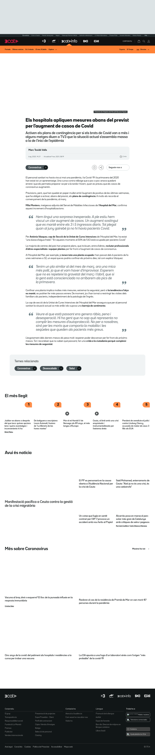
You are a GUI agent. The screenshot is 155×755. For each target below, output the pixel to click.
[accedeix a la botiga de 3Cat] (139, 41)
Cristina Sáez (9, 606)
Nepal (57, 35)
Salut (72, 368)
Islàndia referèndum (85, 35)
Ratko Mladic (137, 35)
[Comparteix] (101, 167)
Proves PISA (113, 35)
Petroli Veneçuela (47, 35)
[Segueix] (46, 167)
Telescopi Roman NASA (69, 35)
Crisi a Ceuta (35, 35)
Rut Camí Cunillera (122, 526)
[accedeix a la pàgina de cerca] (143, 41)
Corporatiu (127, 41)
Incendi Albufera (125, 35)
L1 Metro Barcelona (101, 35)
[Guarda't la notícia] (94, 167)
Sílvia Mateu (8, 432)
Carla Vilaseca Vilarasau (138, 526)
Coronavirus (34, 167)
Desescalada (50, 368)
